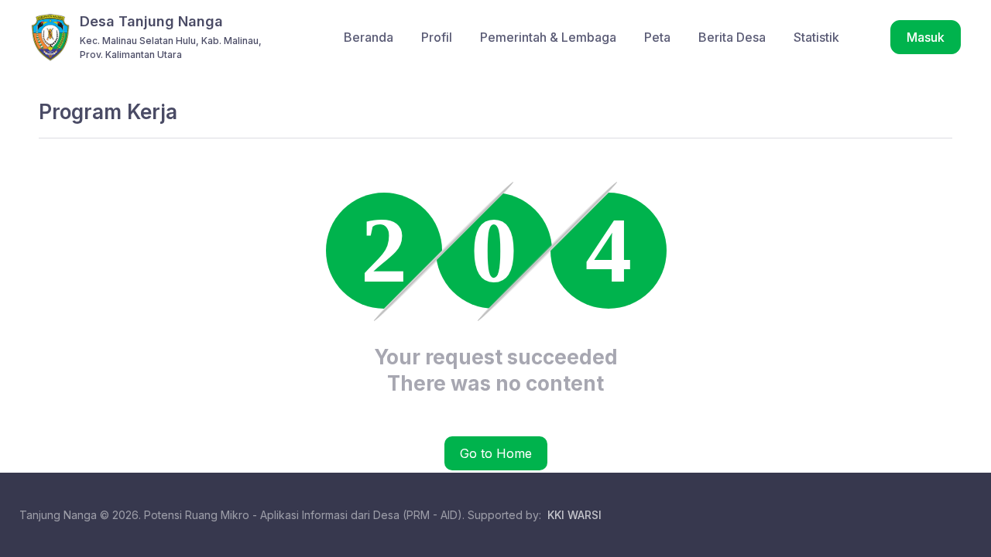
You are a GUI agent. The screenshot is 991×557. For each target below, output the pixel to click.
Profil (436, 37)
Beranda (368, 37)
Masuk (926, 37)
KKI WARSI (574, 514)
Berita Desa (732, 37)
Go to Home (496, 453)
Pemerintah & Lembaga (548, 37)
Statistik (816, 37)
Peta (657, 37)
